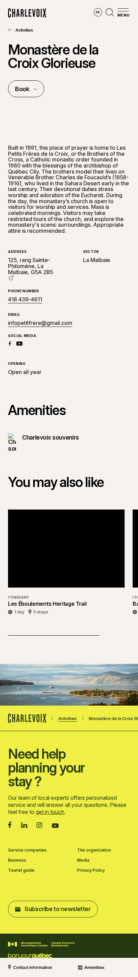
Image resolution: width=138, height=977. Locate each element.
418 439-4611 (25, 300)
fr (98, 12)
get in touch (50, 812)
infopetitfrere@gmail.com (40, 323)
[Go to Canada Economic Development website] (41, 944)
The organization (94, 850)
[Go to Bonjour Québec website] (30, 956)
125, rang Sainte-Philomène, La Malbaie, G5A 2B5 (30, 266)
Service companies (27, 850)
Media (83, 860)
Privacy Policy (91, 870)
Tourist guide (21, 870)
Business (17, 860)
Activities (24, 30)
